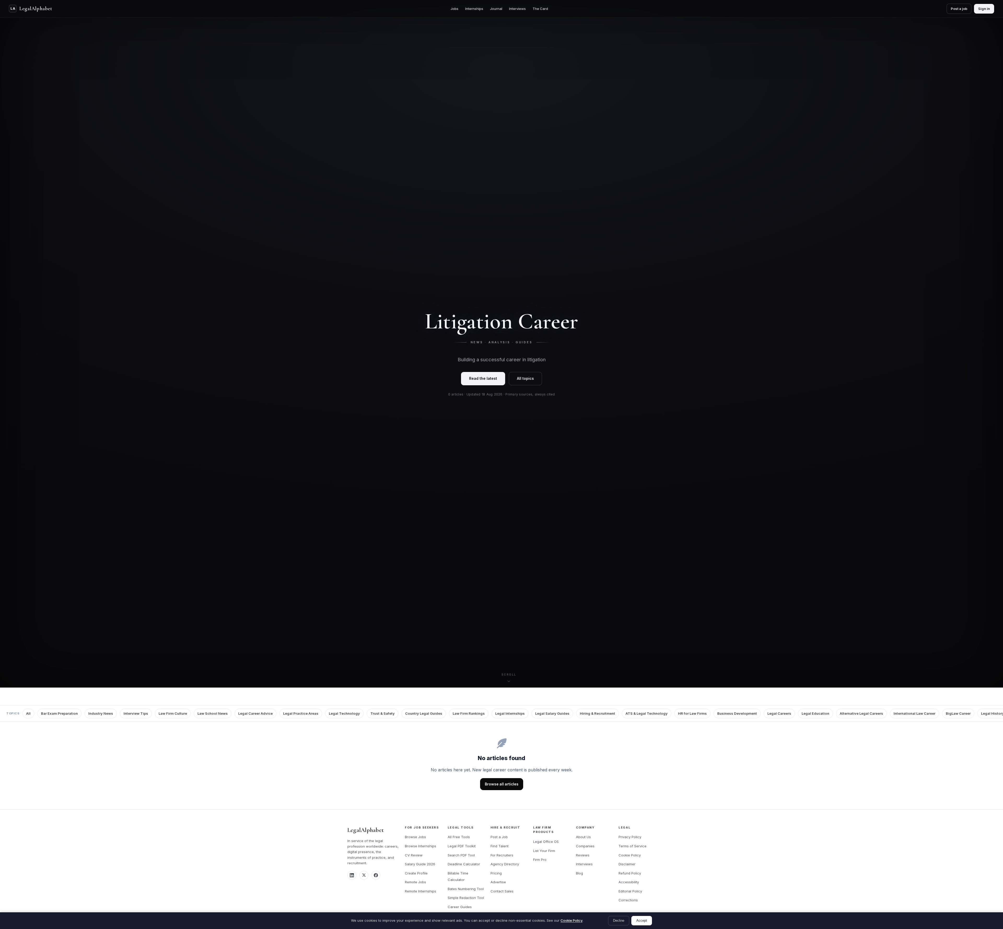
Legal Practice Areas (300, 713)
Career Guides (460, 907)
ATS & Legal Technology (647, 713)
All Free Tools (459, 837)
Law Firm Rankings (469, 713)
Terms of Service (632, 846)
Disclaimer (627, 864)
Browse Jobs (415, 837)
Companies (585, 846)
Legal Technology (344, 713)
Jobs (454, 9)
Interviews (517, 9)
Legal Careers (779, 713)
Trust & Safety (382, 713)
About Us (583, 837)
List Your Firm (544, 851)
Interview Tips (136, 713)
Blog (579, 873)
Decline (618, 920)
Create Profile (416, 873)
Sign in (984, 9)
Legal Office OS (546, 841)
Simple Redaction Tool (466, 898)
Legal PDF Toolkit (462, 846)
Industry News (100, 713)
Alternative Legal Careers (861, 713)
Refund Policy (630, 873)
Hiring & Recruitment (597, 713)
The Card (540, 9)
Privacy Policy (630, 837)
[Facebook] (375, 875)
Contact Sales (502, 891)
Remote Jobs (415, 882)
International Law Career (914, 713)
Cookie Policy (630, 855)
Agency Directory (505, 864)
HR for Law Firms (692, 713)
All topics (525, 378)
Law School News (212, 713)
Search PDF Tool (461, 855)
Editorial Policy (630, 891)
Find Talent (500, 846)
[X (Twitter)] (363, 875)
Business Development (737, 713)
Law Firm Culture (173, 713)
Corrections (628, 900)
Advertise (498, 882)
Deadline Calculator (464, 864)
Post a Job (499, 837)
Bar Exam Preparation (59, 713)
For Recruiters (502, 855)
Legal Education (815, 713)
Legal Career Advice (255, 713)
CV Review (414, 855)
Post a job (959, 9)
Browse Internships (420, 846)
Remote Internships (420, 891)
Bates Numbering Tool (466, 889)
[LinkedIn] (351, 875)
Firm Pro (539, 859)
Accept (641, 920)
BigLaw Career (958, 713)
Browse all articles (501, 784)
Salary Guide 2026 (420, 864)
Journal (496, 9)
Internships (474, 9)
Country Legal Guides (423, 713)
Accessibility (629, 882)
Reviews (583, 855)
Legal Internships (510, 713)
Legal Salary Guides (552, 713)
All (28, 713)
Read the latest (483, 378)
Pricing (496, 873)
